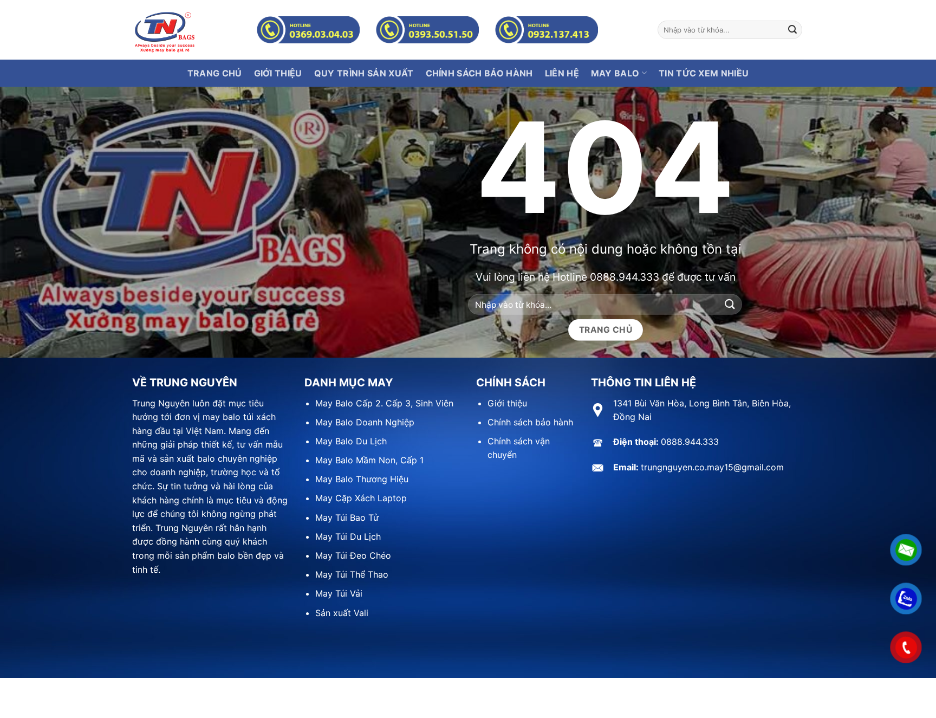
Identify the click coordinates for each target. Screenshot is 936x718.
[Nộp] (792, 30)
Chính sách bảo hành (530, 422)
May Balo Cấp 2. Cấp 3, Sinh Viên (384, 403)
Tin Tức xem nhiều (704, 73)
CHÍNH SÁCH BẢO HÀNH (479, 73)
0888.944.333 (624, 276)
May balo (615, 73)
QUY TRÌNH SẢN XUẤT (364, 73)
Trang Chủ (214, 73)
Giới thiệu (507, 403)
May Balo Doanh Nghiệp (364, 422)
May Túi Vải (338, 593)
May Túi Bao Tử (347, 517)
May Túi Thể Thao (351, 574)
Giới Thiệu (278, 73)
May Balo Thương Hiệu (361, 479)
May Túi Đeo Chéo (353, 555)
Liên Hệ (562, 73)
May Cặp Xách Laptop (361, 498)
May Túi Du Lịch (348, 536)
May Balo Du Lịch (351, 441)
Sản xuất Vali (341, 612)
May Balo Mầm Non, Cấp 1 (369, 460)
